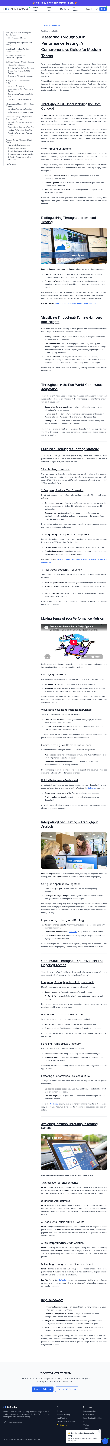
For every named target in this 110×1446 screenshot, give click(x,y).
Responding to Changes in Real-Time (21, 127)
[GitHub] (97, 9)
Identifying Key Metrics (16, 86)
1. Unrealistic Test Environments (19, 145)
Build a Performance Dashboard (19, 99)
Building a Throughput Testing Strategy (20, 62)
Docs (88, 9)
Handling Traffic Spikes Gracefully (20, 130)
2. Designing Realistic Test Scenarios (21, 68)
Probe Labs (67, 3)
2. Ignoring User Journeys (17, 148)
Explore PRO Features (67, 1389)
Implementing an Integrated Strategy (21, 112)
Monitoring (64, 9)
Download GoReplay (42, 1389)
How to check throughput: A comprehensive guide (75, 303)
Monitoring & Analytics (66, 1421)
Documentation (89, 1411)
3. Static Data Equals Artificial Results (21, 151)
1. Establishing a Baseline (16, 65)
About (59, 1411)
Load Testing (50, 9)
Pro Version (62, 1425)
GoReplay (92, 788)
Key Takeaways (11, 164)
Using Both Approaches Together (20, 109)
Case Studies (75, 9)
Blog (85, 1421)
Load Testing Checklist (92, 1418)
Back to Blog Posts (52, 25)
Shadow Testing (34, 9)
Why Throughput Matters (17, 38)
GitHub (86, 1425)
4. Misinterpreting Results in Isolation (21, 154)
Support (86, 1428)
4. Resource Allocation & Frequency (20, 76)
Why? (25, 9)
